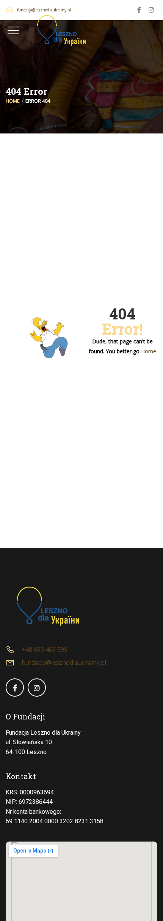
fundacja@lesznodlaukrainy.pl (64, 662)
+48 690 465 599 (44, 649)
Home (13, 100)
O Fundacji (25, 716)
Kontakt (21, 776)
